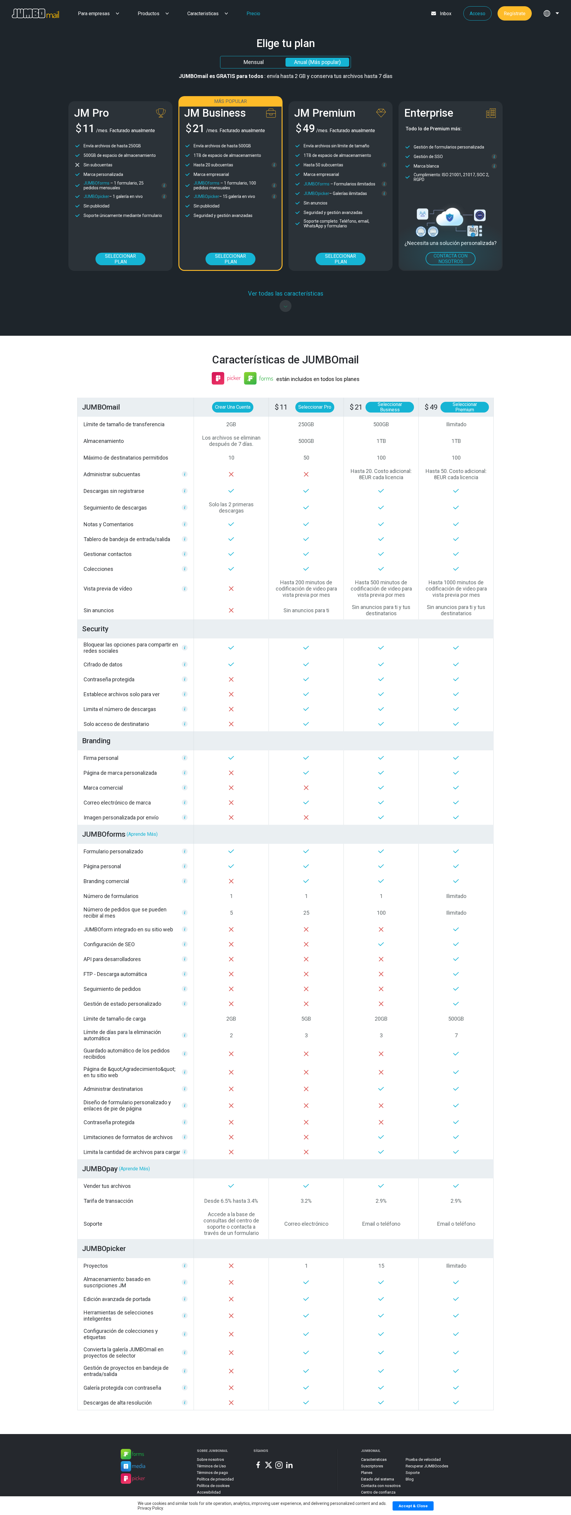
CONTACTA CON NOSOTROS (451, 258)
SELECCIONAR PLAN (120, 259)
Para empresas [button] (94, 13)
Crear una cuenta (232, 407)
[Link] (132, 1455)
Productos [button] (148, 13)
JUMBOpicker (96, 196)
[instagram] (279, 1465)
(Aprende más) (142, 834)
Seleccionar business (390, 407)
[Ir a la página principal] (29, 13)
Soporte (413, 1472)
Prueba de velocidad (423, 1459)
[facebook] (258, 1465)
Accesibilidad (209, 1492)
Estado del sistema (377, 1479)
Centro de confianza (378, 1492)
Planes (366, 1472)
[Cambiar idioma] (551, 13)
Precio (253, 13)
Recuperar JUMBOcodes (427, 1466)
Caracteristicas (203, 13)
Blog (410, 1479)
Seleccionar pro (314, 407)
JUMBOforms (96, 183)
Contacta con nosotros (381, 1485)
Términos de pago (212, 1472)
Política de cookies (213, 1485)
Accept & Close (413, 1506)
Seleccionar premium (465, 407)
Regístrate (514, 13)
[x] (268, 1465)
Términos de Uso (211, 1466)
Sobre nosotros (210, 1459)
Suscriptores (372, 1466)
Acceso (477, 13)
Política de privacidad (215, 1479)
